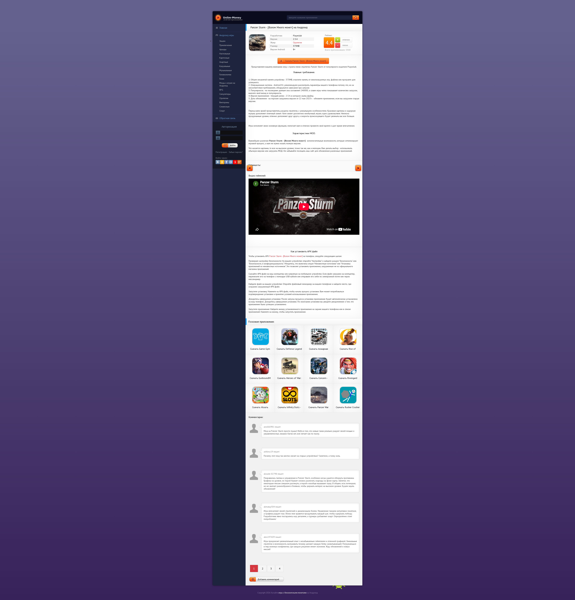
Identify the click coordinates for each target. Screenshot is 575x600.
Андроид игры (226, 35)
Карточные (224, 57)
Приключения (225, 45)
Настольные (224, 53)
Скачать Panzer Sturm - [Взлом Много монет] (305, 61)
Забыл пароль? (236, 152)
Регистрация (221, 152)
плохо (342, 45)
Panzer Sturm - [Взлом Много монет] (286, 256)
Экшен (222, 41)
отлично (343, 39)
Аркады (222, 49)
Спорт (222, 110)
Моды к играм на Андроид (227, 84)
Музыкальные (225, 70)
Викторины (224, 102)
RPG (221, 89)
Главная (223, 27)
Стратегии (223, 98)
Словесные (224, 106)
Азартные (223, 62)
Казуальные (224, 66)
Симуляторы (225, 94)
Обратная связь (227, 118)
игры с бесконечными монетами (293, 592)
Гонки (221, 78)
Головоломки (225, 74)
